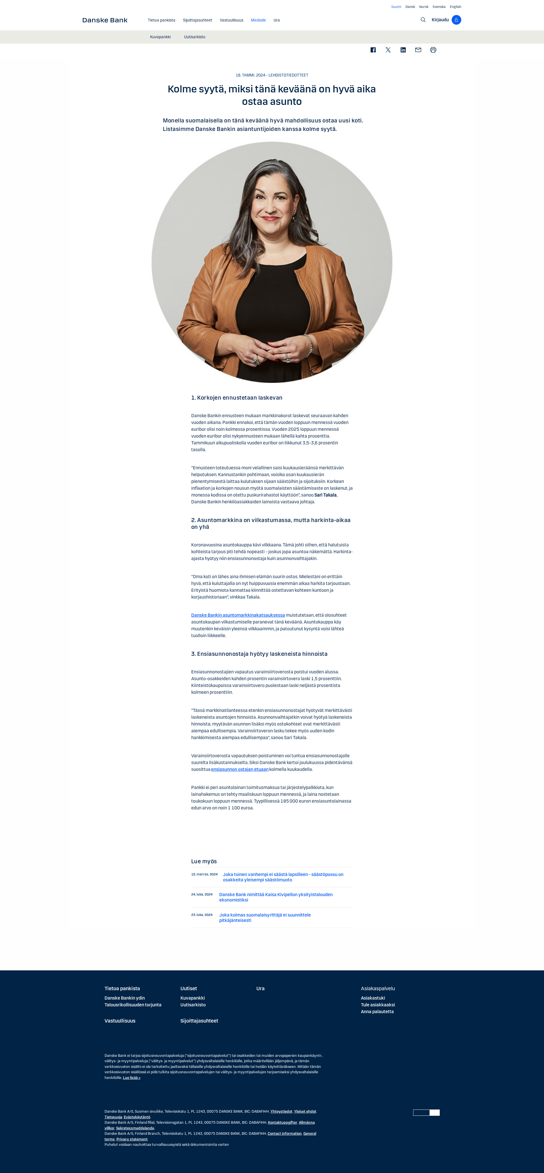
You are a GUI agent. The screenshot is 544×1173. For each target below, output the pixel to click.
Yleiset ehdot (305, 1111)
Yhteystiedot (281, 1111)
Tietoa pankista (122, 988)
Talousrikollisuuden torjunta (133, 1004)
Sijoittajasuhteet (199, 1021)
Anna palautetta (377, 1011)
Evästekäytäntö (137, 1117)
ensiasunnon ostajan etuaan (240, 769)
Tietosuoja (113, 1117)
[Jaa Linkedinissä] (403, 50)
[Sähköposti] (418, 50)
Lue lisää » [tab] (132, 1078)
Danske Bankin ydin (125, 998)
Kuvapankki (192, 998)
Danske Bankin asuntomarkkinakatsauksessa (238, 615)
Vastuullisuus (120, 1021)
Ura (260, 988)
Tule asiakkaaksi (378, 1004)
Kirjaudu (440, 19)
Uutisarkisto (193, 1004)
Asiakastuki (373, 998)
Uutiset (188, 988)
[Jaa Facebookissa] (373, 50)
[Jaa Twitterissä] (388, 50)
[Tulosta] (433, 50)
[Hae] (423, 20)
